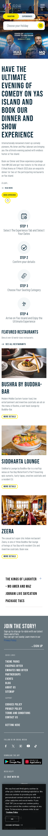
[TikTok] (35, 746)
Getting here (12, 725)
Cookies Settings (12, 825)
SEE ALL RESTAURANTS (16, 344)
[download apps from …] (13, 761)
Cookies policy (13, 704)
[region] (24, 807)
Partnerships (13, 674)
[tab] (11, 16)
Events (9, 679)
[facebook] (5, 746)
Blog (8, 683)
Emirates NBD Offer (16, 670)
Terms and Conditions (17, 713)
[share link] (7, 200)
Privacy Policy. (10, 640)
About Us (10, 687)
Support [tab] (8, 698)
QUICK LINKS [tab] (10, 655)
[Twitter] (13, 746)
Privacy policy (13, 709)
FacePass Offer (14, 666)
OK (12, 819)
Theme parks (12, 662)
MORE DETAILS (10, 416)
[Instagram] (20, 746)
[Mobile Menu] (42, 6)
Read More (9, 188)
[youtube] (28, 746)
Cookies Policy (12, 812)
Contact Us (11, 717)
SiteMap (9, 692)
